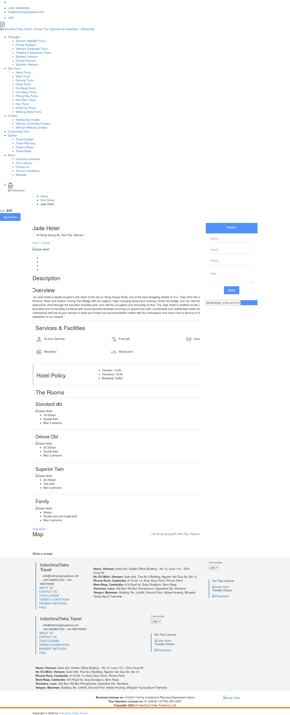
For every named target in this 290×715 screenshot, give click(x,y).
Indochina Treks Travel (73, 713)
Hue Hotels (47, 200)
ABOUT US (46, 588)
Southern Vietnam (27, 64)
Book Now (10, 217)
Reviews (21, 175)
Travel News (23, 151)
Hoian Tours (23, 84)
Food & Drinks (25, 147)
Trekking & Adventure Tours (33, 53)
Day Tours (14, 68)
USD (11, 18)
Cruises (12, 116)
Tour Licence (24, 163)
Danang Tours (25, 80)
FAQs (42, 607)
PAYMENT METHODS (52, 603)
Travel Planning (25, 143)
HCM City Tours (26, 108)
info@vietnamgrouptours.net (25, 12)
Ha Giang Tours (26, 88)
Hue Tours (22, 104)
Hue (175, 297)
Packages (14, 37)
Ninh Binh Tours (26, 100)
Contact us (22, 167)
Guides (12, 135)
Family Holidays (26, 45)
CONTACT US (48, 592)
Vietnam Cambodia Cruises (33, 123)
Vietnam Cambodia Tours (32, 49)
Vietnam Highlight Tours (31, 41)
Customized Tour (18, 131)
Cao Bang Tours (26, 92)
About (11, 155)
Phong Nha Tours (27, 96)
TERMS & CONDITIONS (54, 599)
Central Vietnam (26, 60)
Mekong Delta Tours (28, 112)
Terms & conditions (28, 171)
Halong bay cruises (28, 119)
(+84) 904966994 (19, 8)
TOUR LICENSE (49, 595)
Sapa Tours (23, 76)
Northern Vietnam (27, 56)
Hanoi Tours (23, 72)
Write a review (43, 553)
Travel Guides (24, 139)
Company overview (28, 159)
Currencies (215, 562)
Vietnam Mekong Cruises (31, 127)
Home (44, 196)
